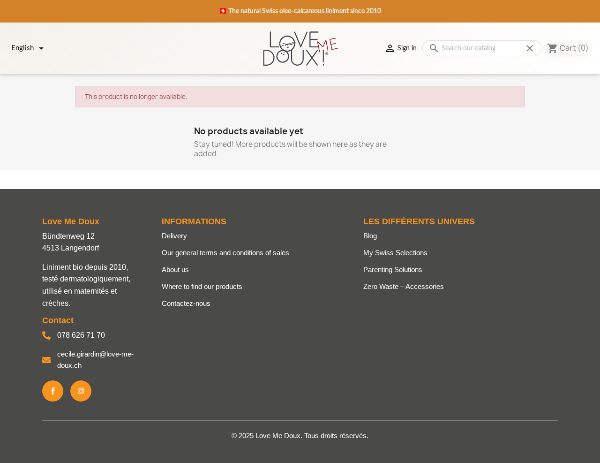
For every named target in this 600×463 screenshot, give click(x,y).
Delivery (174, 236)
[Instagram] (80, 391)
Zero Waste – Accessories (403, 286)
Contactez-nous (186, 303)
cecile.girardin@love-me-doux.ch (95, 359)
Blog (370, 236)
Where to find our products (202, 286)
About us (175, 269)
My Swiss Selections (395, 253)
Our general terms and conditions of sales (225, 253)
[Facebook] (52, 391)
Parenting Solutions (392, 269)
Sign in (400, 48)
